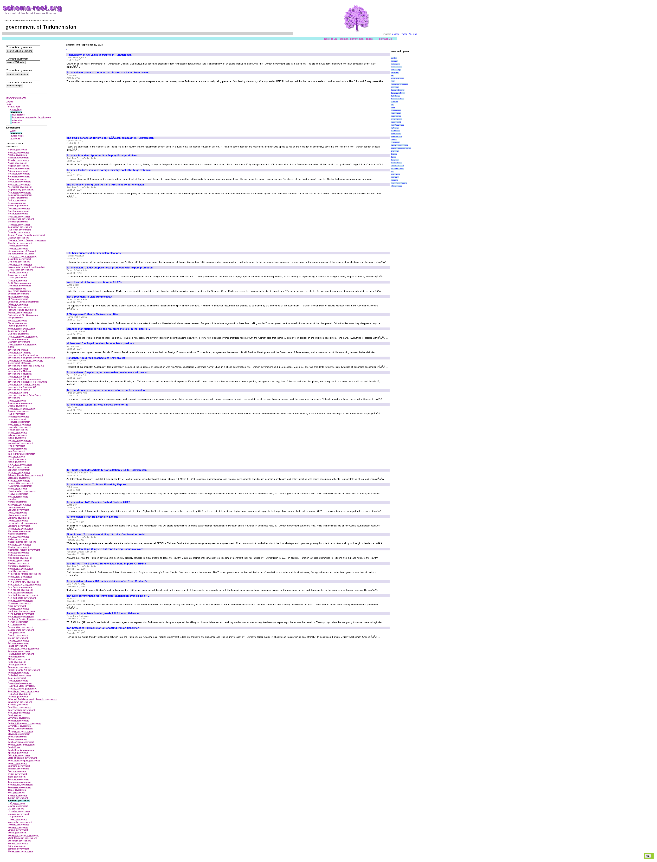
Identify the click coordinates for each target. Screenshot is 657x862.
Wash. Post (395, 174)
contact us (385, 38)
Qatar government (17, 678)
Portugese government (19, 667)
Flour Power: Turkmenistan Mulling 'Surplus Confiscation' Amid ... (107, 534)
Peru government (16, 656)
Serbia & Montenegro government (25, 723)
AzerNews (394, 73)
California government (19, 224)
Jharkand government (19, 472)
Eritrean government (18, 304)
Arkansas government (19, 173)
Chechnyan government (20, 243)
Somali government (17, 737)
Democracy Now (397, 99)
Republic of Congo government (23, 691)
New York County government (23, 595)
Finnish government (18, 320)
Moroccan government (19, 566)
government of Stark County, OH (24, 384)
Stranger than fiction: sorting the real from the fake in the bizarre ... (108, 328)
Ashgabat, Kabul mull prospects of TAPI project (96, 358)
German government (18, 339)
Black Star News (397, 78)
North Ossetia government (21, 616)
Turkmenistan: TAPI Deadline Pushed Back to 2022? (98, 502)
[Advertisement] (95, 108)
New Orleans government (20, 592)
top (647, 856)
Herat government (17, 419)
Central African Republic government (26, 235)
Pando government (17, 646)
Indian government (17, 438)
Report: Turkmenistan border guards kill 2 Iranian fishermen (103, 613)
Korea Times (396, 116)
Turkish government (18, 798)
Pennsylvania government (21, 654)
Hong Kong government (19, 424)
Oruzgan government (18, 640)
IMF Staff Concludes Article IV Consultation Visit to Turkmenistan (107, 470)
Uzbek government (17, 819)
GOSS (11, 347)
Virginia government (18, 830)
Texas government (17, 790)
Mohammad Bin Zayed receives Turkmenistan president (100, 343)
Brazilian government (18, 211)
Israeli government (17, 459)
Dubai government (17, 288)
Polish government (17, 665)
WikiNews (394, 180)
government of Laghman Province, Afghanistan (31, 358)
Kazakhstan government (20, 486)
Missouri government (18, 560)
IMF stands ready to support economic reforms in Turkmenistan (106, 390)
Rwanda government (18, 697)
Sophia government (17, 739)
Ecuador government (18, 294)
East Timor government (19, 291)
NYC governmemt (17, 624)
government (14, 398)
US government (15, 816)
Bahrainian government (19, 192)
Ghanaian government (19, 342)
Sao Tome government (19, 712)
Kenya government (17, 488)
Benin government (17, 203)
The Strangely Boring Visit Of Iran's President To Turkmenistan (105, 184)
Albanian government (18, 158)
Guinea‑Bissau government (21, 408)
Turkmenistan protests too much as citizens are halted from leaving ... (109, 72)
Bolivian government (18, 205)
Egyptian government (18, 296)
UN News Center (397, 169)
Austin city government (19, 182)
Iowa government (16, 446)
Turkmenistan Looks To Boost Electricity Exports (96, 484)
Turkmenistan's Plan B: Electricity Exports (92, 516)
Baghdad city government (21, 190)
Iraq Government (16, 451)
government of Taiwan (19, 390)
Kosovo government (18, 494)
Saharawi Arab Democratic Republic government (32, 699)
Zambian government (18, 849)
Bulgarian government (19, 216)
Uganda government (18, 806)
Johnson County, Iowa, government (25, 475)
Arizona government (18, 171)
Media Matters (396, 119)
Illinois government (17, 432)
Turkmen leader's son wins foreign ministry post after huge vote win (109, 170)
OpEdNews (395, 142)
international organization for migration (31, 117)
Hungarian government (19, 427)
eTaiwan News (396, 186)
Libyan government (17, 515)
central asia (14, 107)
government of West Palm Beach (24, 395)
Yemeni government (18, 843)
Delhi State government (19, 283)
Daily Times (395, 96)
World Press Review (399, 183)
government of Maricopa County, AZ (26, 366)
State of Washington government (24, 761)
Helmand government (18, 416)
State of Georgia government (22, 758)
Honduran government (19, 422)
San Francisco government (21, 710)
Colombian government (19, 259)
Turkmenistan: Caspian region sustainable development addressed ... (109, 372)
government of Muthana (19, 371)
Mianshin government (18, 552)
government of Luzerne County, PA (25, 360)
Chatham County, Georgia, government (27, 240)
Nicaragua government (19, 603)
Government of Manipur (19, 363)
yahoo (404, 34)
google (395, 34)
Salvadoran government (20, 702)
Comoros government (19, 262)
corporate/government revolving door (26, 267)
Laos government (16, 507)
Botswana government (19, 208)
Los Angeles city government (22, 523)
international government (20, 443)
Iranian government (17, 448)
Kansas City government (20, 483)
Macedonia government (19, 531)
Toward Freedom (397, 166)
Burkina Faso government (21, 219)
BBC (392, 75)
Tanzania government (18, 779)
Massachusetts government (22, 542)
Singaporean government (20, 731)
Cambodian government (20, 227)
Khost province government (22, 491)
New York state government (22, 598)
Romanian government (19, 694)
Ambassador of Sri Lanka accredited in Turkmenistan (99, 54)
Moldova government (18, 563)
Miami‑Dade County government (24, 550)
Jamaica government (18, 467)
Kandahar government (19, 480)
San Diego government (19, 707)
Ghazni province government (22, 344)
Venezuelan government (20, 822)
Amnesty (394, 61)
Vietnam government (18, 827)
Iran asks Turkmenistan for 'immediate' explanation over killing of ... (108, 595)
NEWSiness (395, 131)
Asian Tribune (396, 67)
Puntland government (18, 672)
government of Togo (18, 392)
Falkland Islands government (22, 310)
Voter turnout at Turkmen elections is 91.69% (94, 282)
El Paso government (18, 299)
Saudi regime (14, 715)
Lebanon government (18, 510)
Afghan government (18, 150)
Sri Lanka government (19, 755)
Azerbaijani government (19, 187)
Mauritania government (19, 544)
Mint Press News (397, 125)
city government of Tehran (21, 254)
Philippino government (19, 659)
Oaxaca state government (21, 630)
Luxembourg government (20, 528)
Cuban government (17, 275)
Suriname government (19, 766)
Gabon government (17, 331)
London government (18, 520)
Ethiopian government (19, 307)
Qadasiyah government (19, 675)
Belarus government (18, 198)
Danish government (17, 280)
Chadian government (18, 238)
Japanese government (19, 470)
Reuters (394, 154)
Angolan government (18, 166)
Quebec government (18, 680)
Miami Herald (396, 122)
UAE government (16, 803)
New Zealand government (20, 600)
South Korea (14, 747)
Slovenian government (19, 734)
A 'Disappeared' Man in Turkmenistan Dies (92, 314)
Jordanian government (19, 478)
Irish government (16, 456)
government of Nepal (18, 376)
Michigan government (18, 555)
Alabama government (18, 152)
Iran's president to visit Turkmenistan (89, 296)
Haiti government (16, 414)
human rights (17, 136)
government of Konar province (23, 355)
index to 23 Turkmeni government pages (348, 38)
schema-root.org (16, 97)
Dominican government (19, 286)
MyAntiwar (395, 128)
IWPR (393, 107)
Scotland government (18, 720)
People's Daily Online (399, 145)
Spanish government (18, 752)
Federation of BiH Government (23, 315)
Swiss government (17, 771)
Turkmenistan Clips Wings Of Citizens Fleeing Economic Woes (105, 549)
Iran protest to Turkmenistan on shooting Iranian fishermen (103, 628)
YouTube (413, 34)
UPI (392, 171)
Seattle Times (396, 163)
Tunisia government (17, 795)
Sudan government (17, 763)
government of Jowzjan (19, 352)
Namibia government (18, 571)
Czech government (17, 277)
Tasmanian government (19, 782)
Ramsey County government (22, 688)
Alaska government (17, 155)
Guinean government (18, 411)
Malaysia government (18, 536)
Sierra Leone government (20, 729)
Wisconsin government (19, 841)
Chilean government (18, 246)
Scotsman (394, 160)
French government (17, 326)
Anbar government (17, 163)
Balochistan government (20, 195)
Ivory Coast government (20, 464)
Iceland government (18, 430)
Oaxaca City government (20, 627)
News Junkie (396, 134)
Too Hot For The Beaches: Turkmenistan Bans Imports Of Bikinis (106, 563)
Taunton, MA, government (20, 784)
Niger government (17, 606)
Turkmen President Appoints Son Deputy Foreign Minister (102, 155)
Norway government (18, 622)
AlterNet (394, 58)
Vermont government (18, 825)
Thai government (16, 793)
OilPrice (394, 139)
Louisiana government (19, 526)
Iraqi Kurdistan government (21, 454)
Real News (395, 151)
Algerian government (18, 160)
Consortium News (398, 93)
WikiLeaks (394, 177)
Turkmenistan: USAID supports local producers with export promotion (109, 267)
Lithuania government (18, 518)
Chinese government (18, 248)
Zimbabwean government (20, 851)
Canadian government (19, 232)
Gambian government (18, 334)
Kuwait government (17, 502)
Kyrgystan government (19, 504)
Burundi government (18, 222)
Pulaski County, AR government (24, 670)
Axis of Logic (396, 70)
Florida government (17, 323)
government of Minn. (18, 368)
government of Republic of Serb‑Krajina (27, 382)
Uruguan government (18, 814)
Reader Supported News (401, 148)
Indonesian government (19, 440)
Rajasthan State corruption (21, 686)
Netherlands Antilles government (24, 574)
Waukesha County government (23, 835)
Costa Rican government (20, 270)
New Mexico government (20, 590)
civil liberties (18, 115)
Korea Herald (396, 113)
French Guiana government (21, 328)
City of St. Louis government (22, 256)
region (10, 101)
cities (13, 130)
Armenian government (19, 176)
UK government (16, 809)
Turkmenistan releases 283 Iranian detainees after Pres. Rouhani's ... (108, 581)
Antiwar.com (395, 64)
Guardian (394, 102)
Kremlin (12, 499)
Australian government (19, 184)
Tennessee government (19, 787)
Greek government (17, 400)
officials (16, 122)
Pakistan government (18, 643)
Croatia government (18, 272)
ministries (17, 120)
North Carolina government (21, 611)
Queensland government (20, 683)
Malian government (17, 539)
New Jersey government (20, 587)
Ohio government (16, 632)
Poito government (16, 662)
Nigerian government (18, 608)
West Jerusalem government (22, 838)
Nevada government (18, 579)
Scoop (393, 157)
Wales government (17, 833)
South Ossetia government (21, 750)
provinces (15, 138)
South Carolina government (21, 744)
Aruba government (17, 179)
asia (9, 104)
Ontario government (18, 635)
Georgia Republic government (22, 336)
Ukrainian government (19, 811)
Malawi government (17, 534)
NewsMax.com (396, 137)
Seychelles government (19, 726)
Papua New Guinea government (23, 648)
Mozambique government (20, 568)
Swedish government (18, 769)
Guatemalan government (20, 403)
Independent (396, 110)
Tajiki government (16, 777)
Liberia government (17, 512)
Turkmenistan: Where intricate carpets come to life (97, 404)
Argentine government (19, 168)
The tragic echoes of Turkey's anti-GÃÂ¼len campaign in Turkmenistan (110, 138)
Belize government (17, 200)
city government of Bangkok (22, 251)
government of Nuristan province (24, 379)
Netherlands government (20, 576)
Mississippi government (19, 558)
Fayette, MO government (20, 312)
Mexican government (18, 547)
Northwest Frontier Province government (28, 619)
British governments (18, 214)
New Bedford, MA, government (23, 582)
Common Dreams (397, 90)
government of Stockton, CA (22, 387)
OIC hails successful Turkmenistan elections (93, 253)
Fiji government (15, 318)
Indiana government (18, 435)
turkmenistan (15, 109)
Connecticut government (20, 264)
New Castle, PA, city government (24, 584)
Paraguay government (19, 651)
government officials (18, 350)
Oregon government (18, 638)
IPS (392, 105)
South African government (21, 742)
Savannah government (19, 718)
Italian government (17, 462)
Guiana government (17, 406)
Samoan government (18, 704)
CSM (392, 81)
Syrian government (17, 774)
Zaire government (16, 846)
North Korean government (21, 614)
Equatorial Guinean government (23, 302)
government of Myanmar (20, 374)
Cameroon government (19, 230)
